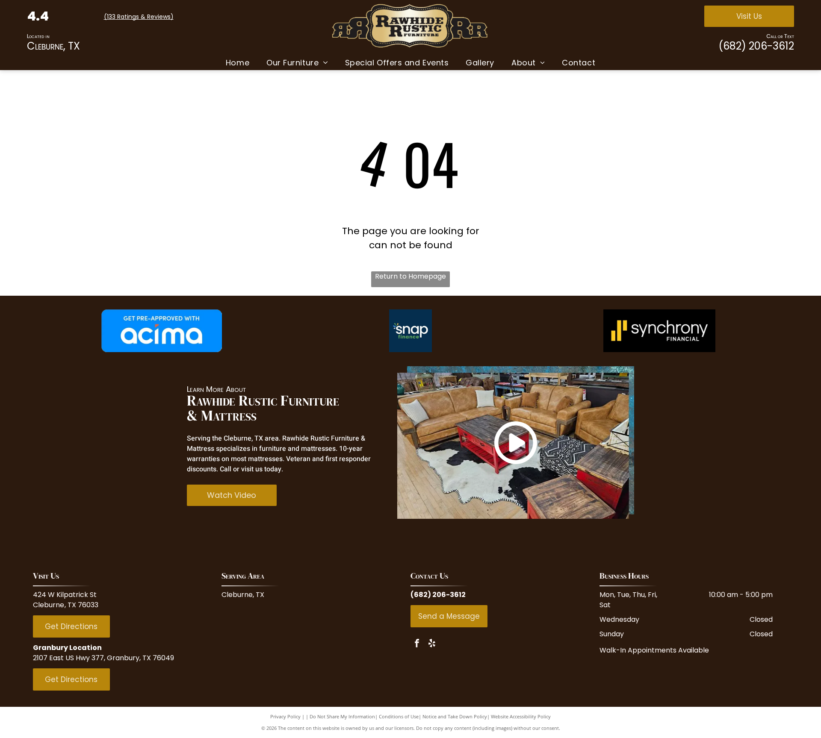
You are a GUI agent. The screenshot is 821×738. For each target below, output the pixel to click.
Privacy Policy (285, 716)
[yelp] (431, 644)
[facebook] (416, 644)
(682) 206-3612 (756, 46)
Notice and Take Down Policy (454, 716)
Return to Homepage (410, 276)
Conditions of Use (399, 716)
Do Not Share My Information (342, 716)
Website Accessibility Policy (521, 716)
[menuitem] (237, 62)
